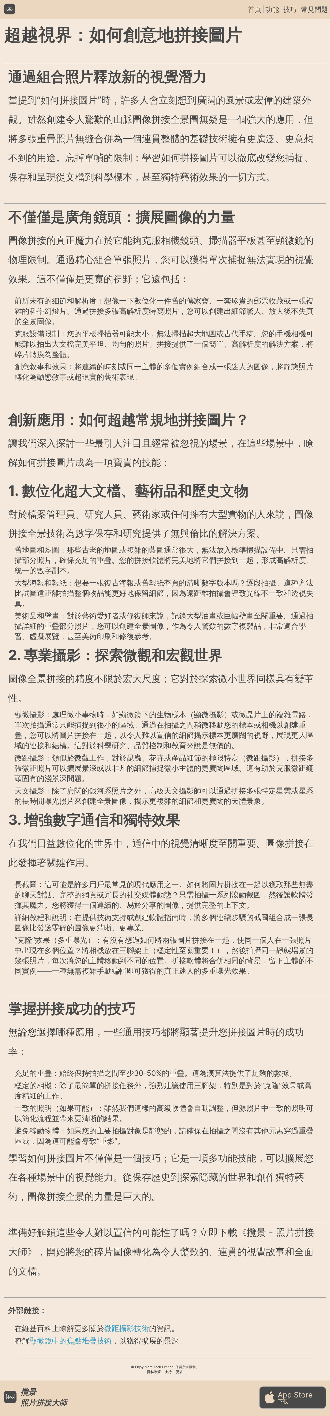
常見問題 (314, 9)
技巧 (290, 9)
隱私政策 (154, 1372)
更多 (179, 1372)
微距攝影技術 (126, 1328)
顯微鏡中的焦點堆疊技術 (70, 1340)
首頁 (254, 9)
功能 (272, 9)
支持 (168, 1372)
